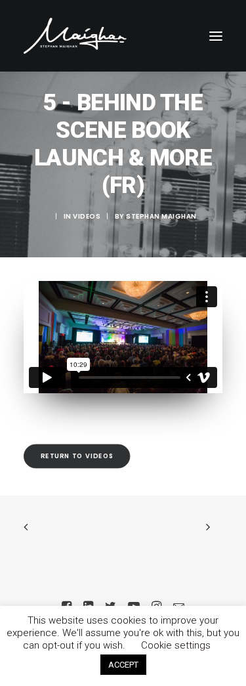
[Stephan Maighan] (75, 36)
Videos (86, 216)
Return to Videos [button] (77, 455)
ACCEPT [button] (123, 665)
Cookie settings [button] (176, 645)
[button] (216, 36)
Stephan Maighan (161, 216)
